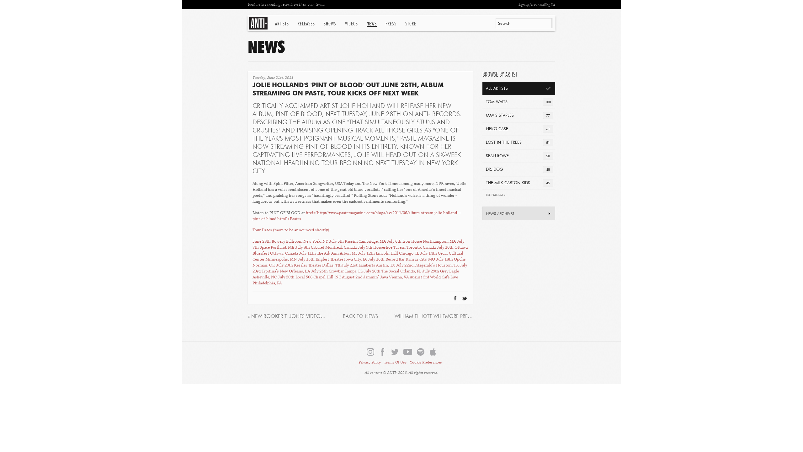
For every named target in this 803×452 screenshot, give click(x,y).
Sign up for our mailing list (536, 4)
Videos (351, 23)
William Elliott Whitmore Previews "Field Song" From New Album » (434, 316)
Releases (306, 23)
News (372, 23)
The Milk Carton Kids (518, 183)
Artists (282, 23)
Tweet (449, 288)
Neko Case (518, 129)
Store (410, 23)
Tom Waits (518, 102)
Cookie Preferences (426, 362)
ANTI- (259, 23)
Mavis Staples (518, 116)
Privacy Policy (370, 362)
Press (391, 23)
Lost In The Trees (518, 143)
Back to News (360, 316)
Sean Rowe (518, 156)
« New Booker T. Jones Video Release (287, 316)
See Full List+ (496, 195)
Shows (330, 23)
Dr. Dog (518, 170)
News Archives (500, 214)
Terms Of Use (395, 362)
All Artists (497, 89)
